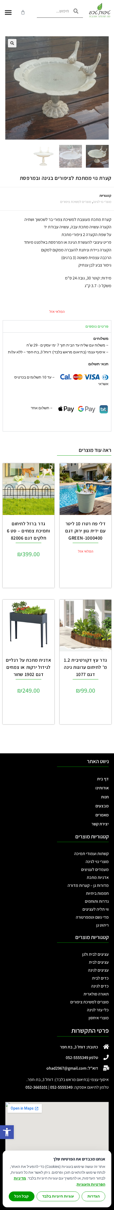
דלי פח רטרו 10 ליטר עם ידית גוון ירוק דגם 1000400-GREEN (85, 531)
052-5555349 (61, 1087)
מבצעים (102, 806)
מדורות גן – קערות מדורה (88, 885)
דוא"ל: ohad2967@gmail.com (72, 1068)
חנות (105, 797)
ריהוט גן (102, 925)
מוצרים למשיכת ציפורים (75, 201)
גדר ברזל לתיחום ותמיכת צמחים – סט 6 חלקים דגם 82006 (28, 531)
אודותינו (102, 788)
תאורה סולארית (96, 994)
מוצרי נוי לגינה (102, 201)
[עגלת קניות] (23, 12)
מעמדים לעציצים (95, 869)
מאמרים (102, 815)
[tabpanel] (57, 381)
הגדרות (93, 1196)
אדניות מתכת (98, 877)
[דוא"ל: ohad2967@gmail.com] (106, 1068)
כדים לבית (100, 978)
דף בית (103, 779)
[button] (7, 1132)
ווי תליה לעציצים (95, 909)
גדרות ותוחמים (97, 901)
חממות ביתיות (97, 893)
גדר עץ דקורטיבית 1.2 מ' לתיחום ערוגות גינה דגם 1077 (85, 667)
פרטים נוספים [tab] (96, 326)
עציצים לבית (99, 962)
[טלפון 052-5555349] (106, 1057)
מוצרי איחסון (99, 1018)
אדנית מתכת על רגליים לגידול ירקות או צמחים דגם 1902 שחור (28, 667)
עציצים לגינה (98, 970)
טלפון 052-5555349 (82, 1057)
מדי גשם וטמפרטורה (92, 917)
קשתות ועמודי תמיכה (91, 853)
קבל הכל (21, 1196)
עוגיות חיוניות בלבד (58, 1196)
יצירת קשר (100, 824)
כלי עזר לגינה (98, 1010)
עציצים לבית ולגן (95, 954)
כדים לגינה (100, 986)
